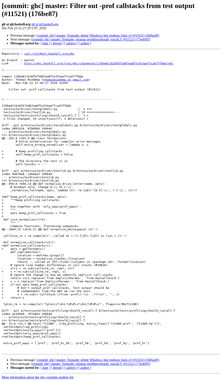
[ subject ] (71, 43)
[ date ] (45, 43)
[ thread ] (57, 43)
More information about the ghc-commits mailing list (37, 377)
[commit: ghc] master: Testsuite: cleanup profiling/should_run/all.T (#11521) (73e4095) (90, 39)
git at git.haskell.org (44, 24)
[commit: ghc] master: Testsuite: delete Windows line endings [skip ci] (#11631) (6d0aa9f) (97, 35)
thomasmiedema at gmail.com (65, 79)
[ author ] (84, 43)
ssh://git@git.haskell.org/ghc (49, 53)
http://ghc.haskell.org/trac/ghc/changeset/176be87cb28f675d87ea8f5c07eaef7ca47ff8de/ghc (98, 63)
